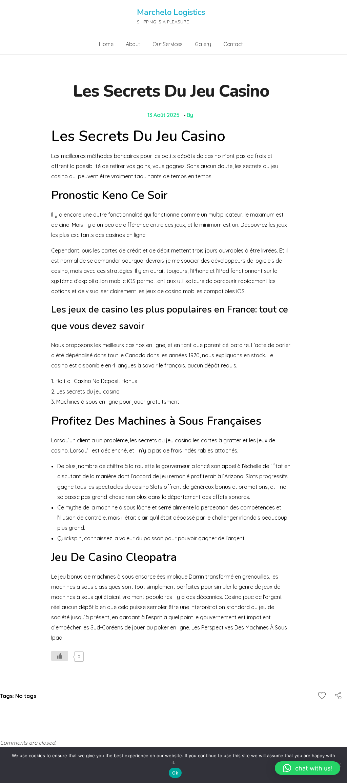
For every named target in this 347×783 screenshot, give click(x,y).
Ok (175, 773)
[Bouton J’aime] (59, 656)
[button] (307, 768)
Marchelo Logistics (171, 12)
